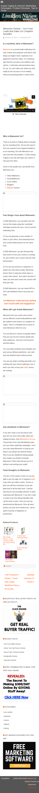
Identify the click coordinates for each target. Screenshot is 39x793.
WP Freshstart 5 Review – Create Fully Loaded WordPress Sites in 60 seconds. (12, 582)
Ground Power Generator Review (22, 536)
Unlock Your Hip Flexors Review (14, 648)
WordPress (32, 788)
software (6, 724)
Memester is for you (27, 439)
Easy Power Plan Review (22, 548)
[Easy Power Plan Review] (23, 543)
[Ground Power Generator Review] (23, 531)
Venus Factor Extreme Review (14, 652)
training (6, 728)
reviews (8, 566)
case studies (8, 712)
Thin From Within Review (12, 644)
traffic (26, 367)
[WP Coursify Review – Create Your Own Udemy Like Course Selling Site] (9, 531)
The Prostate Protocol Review (10, 560)
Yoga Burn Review (10, 660)
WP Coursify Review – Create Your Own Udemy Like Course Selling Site (9, 540)
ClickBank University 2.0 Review (29, 578)
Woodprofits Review (10, 656)
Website (10, 188)
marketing (7, 716)
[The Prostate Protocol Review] (11, 555)
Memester (7, 49)
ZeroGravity (30, 778)
